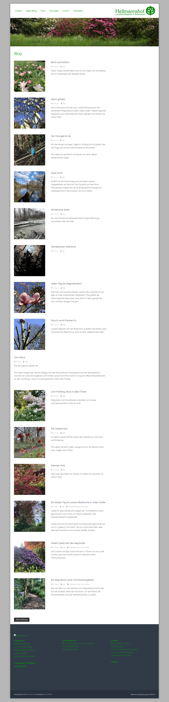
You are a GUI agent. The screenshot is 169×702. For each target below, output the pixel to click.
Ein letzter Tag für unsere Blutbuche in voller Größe (78, 502)
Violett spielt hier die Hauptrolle (68, 543)
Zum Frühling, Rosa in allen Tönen (69, 391)
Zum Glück (19, 357)
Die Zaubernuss (59, 428)
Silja (63, 66)
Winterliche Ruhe (60, 209)
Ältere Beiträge (22, 620)
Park (43, 11)
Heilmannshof (31, 694)
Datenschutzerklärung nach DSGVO (143, 694)
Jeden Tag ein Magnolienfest (66, 283)
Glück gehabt (58, 99)
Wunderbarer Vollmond (63, 246)
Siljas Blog (31, 11)
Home (18, 11)
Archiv (65, 11)
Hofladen (78, 11)
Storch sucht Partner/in (63, 320)
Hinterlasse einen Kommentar (78, 506)
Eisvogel (53, 11)
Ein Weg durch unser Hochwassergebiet (72, 580)
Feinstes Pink (58, 465)
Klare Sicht (56, 173)
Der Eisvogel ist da (61, 136)
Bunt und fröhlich (60, 62)
